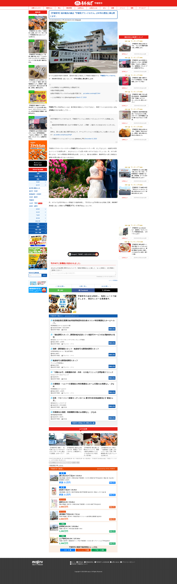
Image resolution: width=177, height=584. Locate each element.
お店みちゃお (93, 8)
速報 (132, 8)
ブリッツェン (63, 462)
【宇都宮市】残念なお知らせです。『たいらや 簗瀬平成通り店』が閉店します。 (140, 45)
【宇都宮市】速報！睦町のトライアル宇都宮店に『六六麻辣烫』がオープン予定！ (139, 79)
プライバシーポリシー (128, 562)
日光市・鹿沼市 (33, 197)
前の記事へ (61, 286)
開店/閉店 (69, 8)
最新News (49, 8)
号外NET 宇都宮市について (80, 564)
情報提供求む (90, 562)
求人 (59, 8)
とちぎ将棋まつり (53, 462)
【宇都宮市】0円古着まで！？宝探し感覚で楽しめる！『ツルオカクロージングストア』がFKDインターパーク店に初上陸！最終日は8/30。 (38, 58)
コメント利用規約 (113, 280)
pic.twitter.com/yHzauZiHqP (63, 135)
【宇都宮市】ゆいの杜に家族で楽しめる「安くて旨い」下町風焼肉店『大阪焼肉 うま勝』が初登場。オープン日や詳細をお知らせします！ (139, 173)
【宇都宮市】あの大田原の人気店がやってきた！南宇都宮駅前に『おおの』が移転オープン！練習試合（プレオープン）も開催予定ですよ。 (139, 64)
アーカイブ (142, 8)
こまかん (60, 465)
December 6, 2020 (91, 138)
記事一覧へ (83, 286)
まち (104, 8)
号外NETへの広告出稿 (102, 562)
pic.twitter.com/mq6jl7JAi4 (91, 93)
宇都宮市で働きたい (57, 316)
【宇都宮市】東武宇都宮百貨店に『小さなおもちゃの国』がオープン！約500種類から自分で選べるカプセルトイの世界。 (140, 115)
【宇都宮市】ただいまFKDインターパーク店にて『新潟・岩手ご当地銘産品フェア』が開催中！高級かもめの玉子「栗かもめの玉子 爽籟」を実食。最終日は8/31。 (38, 83)
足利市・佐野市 (33, 206)
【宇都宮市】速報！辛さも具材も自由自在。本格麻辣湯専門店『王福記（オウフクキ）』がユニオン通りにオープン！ (139, 98)
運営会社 (80, 562)
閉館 (78, 462)
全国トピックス (36, 8)
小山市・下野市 (35, 203)
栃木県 (79, 20)
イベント (122, 8)
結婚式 (74, 462)
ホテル (69, 462)
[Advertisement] (133, 22)
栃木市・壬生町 (33, 191)
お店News (81, 8)
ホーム (74, 562)
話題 (112, 8)
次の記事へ (105, 286)
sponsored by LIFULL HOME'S (106, 468)
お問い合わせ (115, 562)
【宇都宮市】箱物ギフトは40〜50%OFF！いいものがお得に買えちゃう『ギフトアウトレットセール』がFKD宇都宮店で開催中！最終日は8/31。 (38, 109)
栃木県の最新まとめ (34, 188)
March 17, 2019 (81, 97)
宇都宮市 (98, 3)
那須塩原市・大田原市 (35, 194)
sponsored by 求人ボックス (72, 316)
